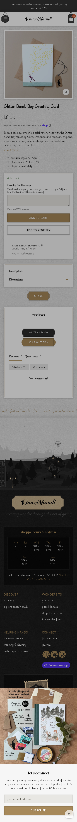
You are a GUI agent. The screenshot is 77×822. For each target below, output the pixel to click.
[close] (71, 693)
